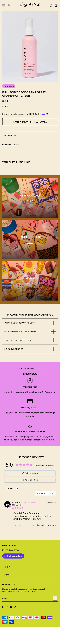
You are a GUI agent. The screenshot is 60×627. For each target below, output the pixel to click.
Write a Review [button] (31, 473)
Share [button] (19, 525)
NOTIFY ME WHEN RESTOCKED (30, 121)
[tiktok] (14, 607)
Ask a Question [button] (31, 480)
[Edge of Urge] (30, 5)
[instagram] (7, 607)
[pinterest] (11, 607)
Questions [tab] (10, 488)
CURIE (5, 101)
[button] (49, 525)
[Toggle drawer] (3, 5)
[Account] (50, 5)
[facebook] (3, 607)
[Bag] (56, 5)
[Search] (9, 5)
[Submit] (55, 598)
